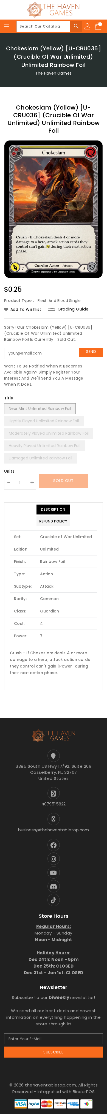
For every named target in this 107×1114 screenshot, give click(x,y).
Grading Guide (73, 309)
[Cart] (98, 26)
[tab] (53, 509)
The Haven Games (53, 73)
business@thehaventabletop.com (53, 830)
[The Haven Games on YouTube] (53, 872)
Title (8, 398)
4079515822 (53, 804)
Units (9, 471)
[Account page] (87, 26)
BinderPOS (84, 1091)
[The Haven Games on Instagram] (53, 858)
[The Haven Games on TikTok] (53, 900)
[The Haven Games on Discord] (53, 886)
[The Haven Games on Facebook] (53, 845)
